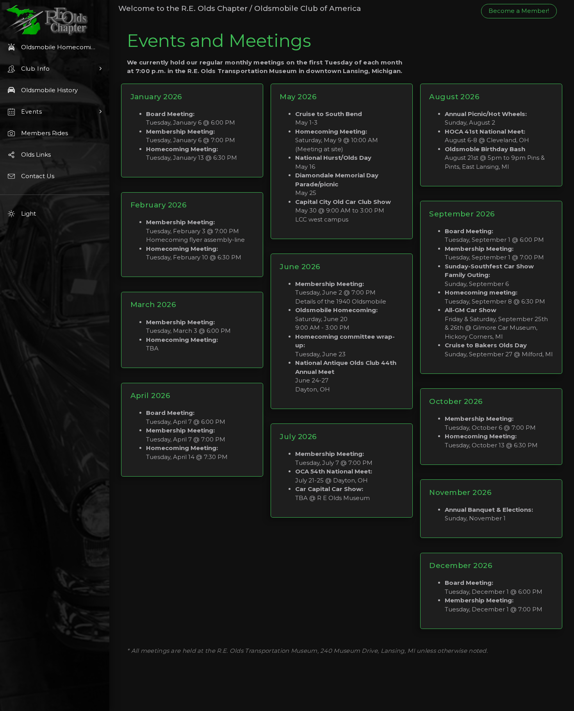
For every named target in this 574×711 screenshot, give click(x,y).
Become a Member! (518, 10)
